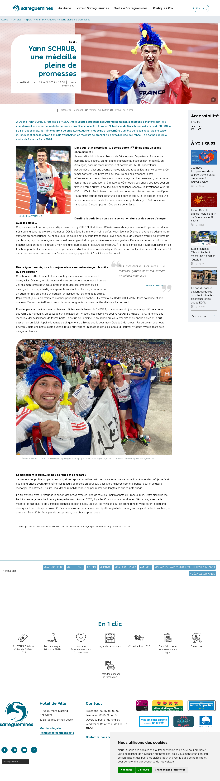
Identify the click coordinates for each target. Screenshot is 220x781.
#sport (91, 567)
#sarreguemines (125, 567)
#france (105, 567)
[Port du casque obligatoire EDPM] (52, 631)
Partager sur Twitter (99, 110)
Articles (17, 19)
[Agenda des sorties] (110, 631)
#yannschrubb (53, 567)
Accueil (5, 19)
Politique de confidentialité (57, 732)
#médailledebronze (202, 573)
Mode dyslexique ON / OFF (15, 762)
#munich (145, 567)
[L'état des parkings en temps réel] (110, 658)
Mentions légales (51, 728)
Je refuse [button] (143, 769)
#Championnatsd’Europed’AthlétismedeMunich (185, 567)
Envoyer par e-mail (123, 110)
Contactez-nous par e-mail (103, 737)
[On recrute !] (196, 631)
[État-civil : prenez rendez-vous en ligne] (167, 631)
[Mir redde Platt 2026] (138, 631)
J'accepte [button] (126, 769)
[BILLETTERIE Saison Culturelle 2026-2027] (23, 631)
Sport (29, 19)
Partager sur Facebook (71, 110)
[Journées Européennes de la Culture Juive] (81, 631)
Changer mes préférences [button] (170, 769)
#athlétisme (75, 567)
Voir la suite (199, 316)
